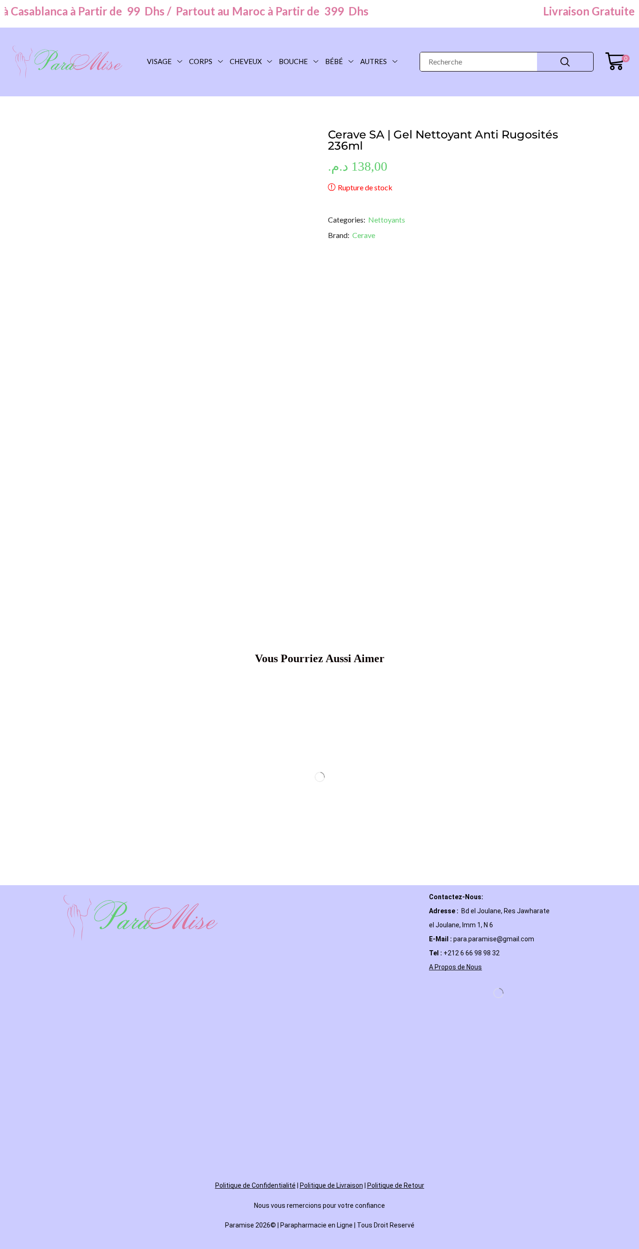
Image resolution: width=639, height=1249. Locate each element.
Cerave (363, 302)
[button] (617, 62)
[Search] (565, 61)
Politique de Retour (395, 964)
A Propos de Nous (455, 746)
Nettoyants (386, 286)
